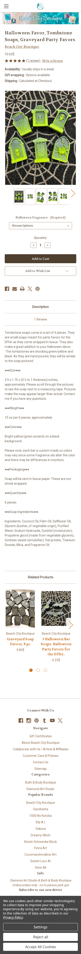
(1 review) (33, 60)
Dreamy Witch (40, 835)
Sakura (41, 828)
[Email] (14, 289)
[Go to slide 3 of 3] (45, 670)
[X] (30, 289)
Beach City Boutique (40, 802)
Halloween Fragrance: (41, 217)
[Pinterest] (37, 289)
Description (40, 307)
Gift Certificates (40, 736)
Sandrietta (40, 809)
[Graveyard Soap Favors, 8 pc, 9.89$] (20, 608)
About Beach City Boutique (41, 742)
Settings (40, 927)
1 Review (40, 319)
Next (72, 193)
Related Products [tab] (40, 577)
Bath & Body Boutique (40, 782)
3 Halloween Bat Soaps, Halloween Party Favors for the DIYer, (56, 647)
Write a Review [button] (52, 61)
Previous (8, 193)
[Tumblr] (44, 720)
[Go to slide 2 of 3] (38, 670)
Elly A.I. (40, 822)
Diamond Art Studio (40, 789)
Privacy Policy (13, 917)
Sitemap (40, 769)
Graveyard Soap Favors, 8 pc (20, 642)
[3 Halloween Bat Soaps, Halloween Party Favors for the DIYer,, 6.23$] (56, 608)
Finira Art (40, 848)
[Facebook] (7, 289)
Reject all (40, 936)
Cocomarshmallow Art (40, 854)
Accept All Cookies (40, 946)
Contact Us (40, 762)
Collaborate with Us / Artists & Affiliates (40, 749)
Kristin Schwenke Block (40, 842)
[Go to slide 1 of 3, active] (31, 670)
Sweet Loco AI (40, 861)
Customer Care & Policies (40, 755)
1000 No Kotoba (40, 815)
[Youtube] (52, 720)
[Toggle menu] (6, 6)
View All (40, 867)
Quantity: (40, 238)
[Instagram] (28, 720)
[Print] (22, 289)
